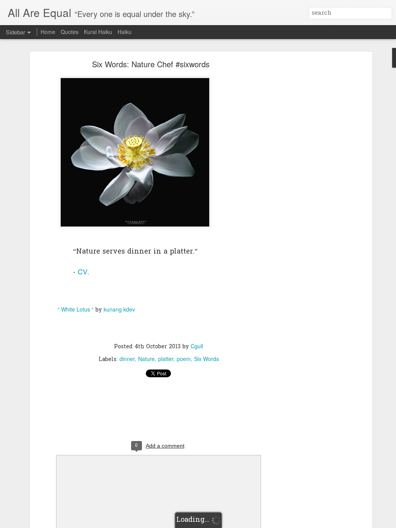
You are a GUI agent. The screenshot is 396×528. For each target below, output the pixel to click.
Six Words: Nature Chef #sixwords (151, 64)
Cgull (197, 346)
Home (48, 32)
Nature (146, 359)
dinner (127, 359)
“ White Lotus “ (76, 309)
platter (165, 359)
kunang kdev (119, 309)
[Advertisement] (303, 184)
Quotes (70, 32)
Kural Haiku (98, 32)
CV (82, 271)
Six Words (206, 359)
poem (184, 359)
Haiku (124, 32)
